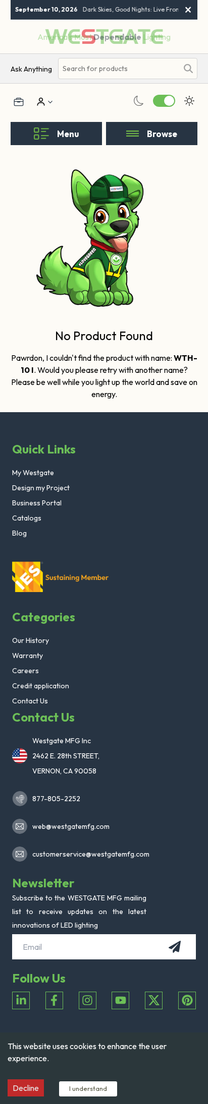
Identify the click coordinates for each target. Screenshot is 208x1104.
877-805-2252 (56, 798)
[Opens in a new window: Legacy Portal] (19, 102)
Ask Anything (31, 69)
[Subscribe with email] (175, 947)
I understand (88, 1088)
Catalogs (26, 518)
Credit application (40, 685)
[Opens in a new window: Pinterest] (187, 1000)
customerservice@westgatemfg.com (87, 854)
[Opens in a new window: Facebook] (54, 1000)
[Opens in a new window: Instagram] (87, 1000)
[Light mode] (189, 101)
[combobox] (118, 68)
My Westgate (33, 472)
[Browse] (132, 133)
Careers (25, 670)
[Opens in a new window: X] (154, 1000)
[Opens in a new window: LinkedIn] (21, 1000)
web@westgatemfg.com (71, 826)
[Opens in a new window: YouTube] (120, 1000)
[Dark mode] (139, 101)
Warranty (27, 655)
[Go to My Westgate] (40, 102)
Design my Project (41, 487)
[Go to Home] (62, 576)
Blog (19, 533)
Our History (30, 640)
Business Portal (37, 502)
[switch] (164, 101)
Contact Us (30, 700)
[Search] (188, 68)
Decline (26, 1088)
